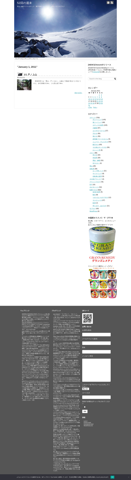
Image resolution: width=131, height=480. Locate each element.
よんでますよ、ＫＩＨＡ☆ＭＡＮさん (64, 377)
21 (97, 101)
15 (100, 99)
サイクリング (97, 173)
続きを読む (78, 93)
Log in (85, 421)
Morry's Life (56, 329)
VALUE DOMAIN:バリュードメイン (32, 322)
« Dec (90, 107)
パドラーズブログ (58, 412)
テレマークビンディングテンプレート (26, 58)
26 (93, 103)
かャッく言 (96, 150)
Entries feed (87, 422)
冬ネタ (95, 155)
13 (95, 99)
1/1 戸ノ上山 (30, 74)
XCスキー (96, 163)
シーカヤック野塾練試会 (29, 336)
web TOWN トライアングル (30, 331)
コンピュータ (97, 200)
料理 (94, 203)
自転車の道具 (97, 176)
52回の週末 (24, 2)
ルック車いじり (98, 171)
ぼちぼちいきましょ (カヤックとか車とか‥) (66, 369)
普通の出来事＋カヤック (60, 434)
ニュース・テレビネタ (100, 142)
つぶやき (56, 360)
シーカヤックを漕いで (60, 389)
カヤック (93, 117)
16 (102, 99)
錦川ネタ (96, 144)
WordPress (93, 211)
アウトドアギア (95, 182)
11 (91, 99)
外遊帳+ (55, 426)
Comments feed (88, 424)
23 (102, 101)
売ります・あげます (99, 206)
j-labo (55, 321)
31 (89, 105)
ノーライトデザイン (28, 357)
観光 (94, 195)
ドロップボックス (27, 345)
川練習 (95, 128)
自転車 (92, 169)
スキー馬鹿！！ (58, 400)
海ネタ (95, 136)
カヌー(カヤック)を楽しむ (61, 384)
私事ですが (93, 190)
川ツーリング (97, 119)
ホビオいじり (94, 187)
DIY (91, 184)
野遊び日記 (56, 446)
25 (91, 103)
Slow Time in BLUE (59, 336)
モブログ (93, 208)
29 (100, 103)
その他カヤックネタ (99, 147)
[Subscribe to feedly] (108, 2)
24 (89, 103)
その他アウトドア (96, 179)
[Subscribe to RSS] (111, 2)
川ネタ (95, 133)
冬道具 (95, 158)
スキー (92, 153)
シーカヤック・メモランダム (62, 395)
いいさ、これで (58, 343)
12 (93, 99)
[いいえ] (129, 477)
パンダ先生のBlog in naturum (62, 417)
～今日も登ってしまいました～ (62, 464)
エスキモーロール (99, 131)
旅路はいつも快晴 (58, 429)
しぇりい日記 (57, 352)
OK (112, 477)
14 (97, 99)
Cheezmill (96, 72)
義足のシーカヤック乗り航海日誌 (63, 441)
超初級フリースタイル (100, 139)
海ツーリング (97, 122)
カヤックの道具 (98, 125)
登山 (91, 166)
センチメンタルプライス (60, 405)
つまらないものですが (100, 197)
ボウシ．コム (26, 365)
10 (89, 99)
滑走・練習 (96, 160)
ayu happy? (56, 314)
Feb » (95, 107)
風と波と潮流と (58, 458)
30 (102, 103)
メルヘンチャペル (27, 371)
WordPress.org (88, 425)
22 (100, 101)
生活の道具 (96, 192)
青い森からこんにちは (60, 451)
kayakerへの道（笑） (59, 326)
